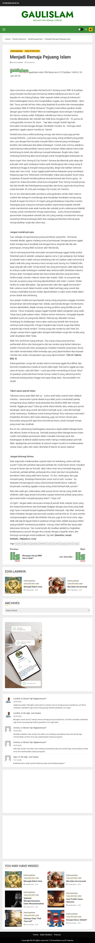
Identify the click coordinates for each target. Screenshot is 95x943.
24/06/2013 (30, 62)
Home (35, 934)
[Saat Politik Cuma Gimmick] (56, 899)
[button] (3, 29)
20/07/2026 (72, 923)
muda (50, 544)
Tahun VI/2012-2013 (32, 51)
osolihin (16, 698)
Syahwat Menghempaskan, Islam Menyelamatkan (34, 901)
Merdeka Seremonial (77, 587)
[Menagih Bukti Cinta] (13, 585)
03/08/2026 (72, 905)
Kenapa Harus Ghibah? (76, 920)
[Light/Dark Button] (80, 29)
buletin (18, 544)
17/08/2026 (73, 590)
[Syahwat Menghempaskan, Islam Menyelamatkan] (13, 899)
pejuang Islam (66, 544)
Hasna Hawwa (17, 62)
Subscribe (91, 29)
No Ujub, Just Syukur (32, 713)
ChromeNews (55, 940)
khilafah (43, 544)
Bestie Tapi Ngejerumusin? (34, 698)
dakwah (26, 544)
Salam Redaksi (46, 934)
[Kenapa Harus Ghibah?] (56, 918)
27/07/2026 (29, 925)
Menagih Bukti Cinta (33, 587)
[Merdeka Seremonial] (57, 585)
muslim (56, 544)
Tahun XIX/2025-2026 (31, 583)
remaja (75, 544)
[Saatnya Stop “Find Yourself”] (13, 918)
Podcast (57, 934)
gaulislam (47, 14)
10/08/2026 (29, 907)
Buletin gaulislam (16, 51)
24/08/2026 (29, 590)
